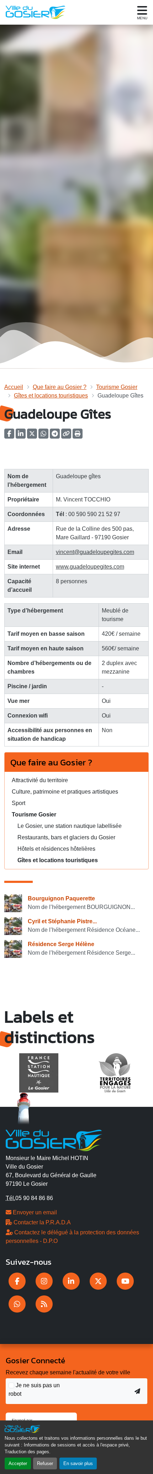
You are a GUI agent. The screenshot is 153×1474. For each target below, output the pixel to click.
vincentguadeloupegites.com (95, 552)
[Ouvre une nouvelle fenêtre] (17, 1281)
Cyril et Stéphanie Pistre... (62, 921)
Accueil (13, 387)
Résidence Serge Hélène (61, 944)
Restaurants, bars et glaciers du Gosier (66, 837)
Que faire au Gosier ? (59, 387)
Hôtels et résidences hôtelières (56, 849)
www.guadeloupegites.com (90, 567)
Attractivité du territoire (40, 780)
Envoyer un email (34, 1212)
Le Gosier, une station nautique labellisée (69, 826)
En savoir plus (78, 1463)
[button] (78, 436)
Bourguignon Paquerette (61, 898)
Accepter (18, 1463)
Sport (18, 803)
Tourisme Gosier (116, 387)
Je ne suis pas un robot (34, 1389)
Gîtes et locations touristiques (51, 396)
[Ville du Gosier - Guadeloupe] (54, 1139)
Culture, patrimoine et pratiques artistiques (65, 792)
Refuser (45, 1463)
